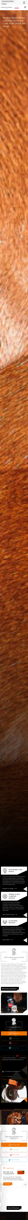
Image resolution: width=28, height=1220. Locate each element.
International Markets (7, 1)
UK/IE (24, 3)
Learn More (5, 939)
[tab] (14, 1033)
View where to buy (8, 914)
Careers (4, 4)
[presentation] (23, 641)
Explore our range (8, 888)
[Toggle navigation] (25, 7)
